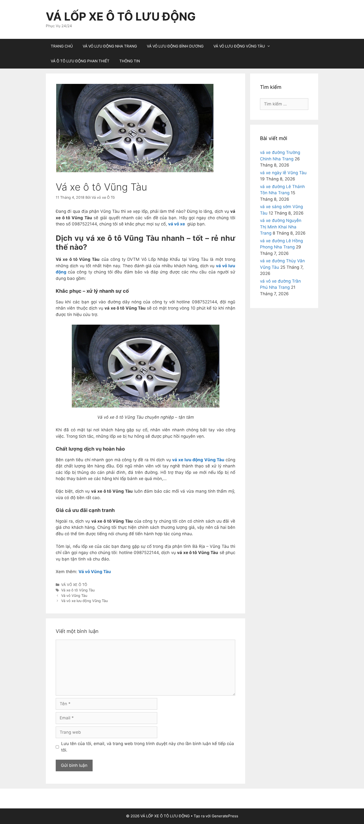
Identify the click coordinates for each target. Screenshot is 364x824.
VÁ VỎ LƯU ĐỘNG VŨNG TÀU (239, 46)
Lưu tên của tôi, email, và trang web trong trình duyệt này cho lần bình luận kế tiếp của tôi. (147, 746)
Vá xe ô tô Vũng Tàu (78, 590)
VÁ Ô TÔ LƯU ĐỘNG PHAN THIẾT (80, 61)
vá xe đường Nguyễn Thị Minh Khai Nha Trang (280, 227)
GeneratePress (225, 816)
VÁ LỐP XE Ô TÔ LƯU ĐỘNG (121, 16)
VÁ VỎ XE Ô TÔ (74, 584)
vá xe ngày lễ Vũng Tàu (283, 172)
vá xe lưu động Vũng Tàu (198, 459)
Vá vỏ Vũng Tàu (94, 571)
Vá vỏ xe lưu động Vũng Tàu (84, 601)
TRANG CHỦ (62, 46)
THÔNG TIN (129, 61)
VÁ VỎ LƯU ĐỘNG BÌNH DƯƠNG (175, 46)
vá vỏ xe (176, 223)
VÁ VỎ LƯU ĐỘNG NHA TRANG (110, 46)
